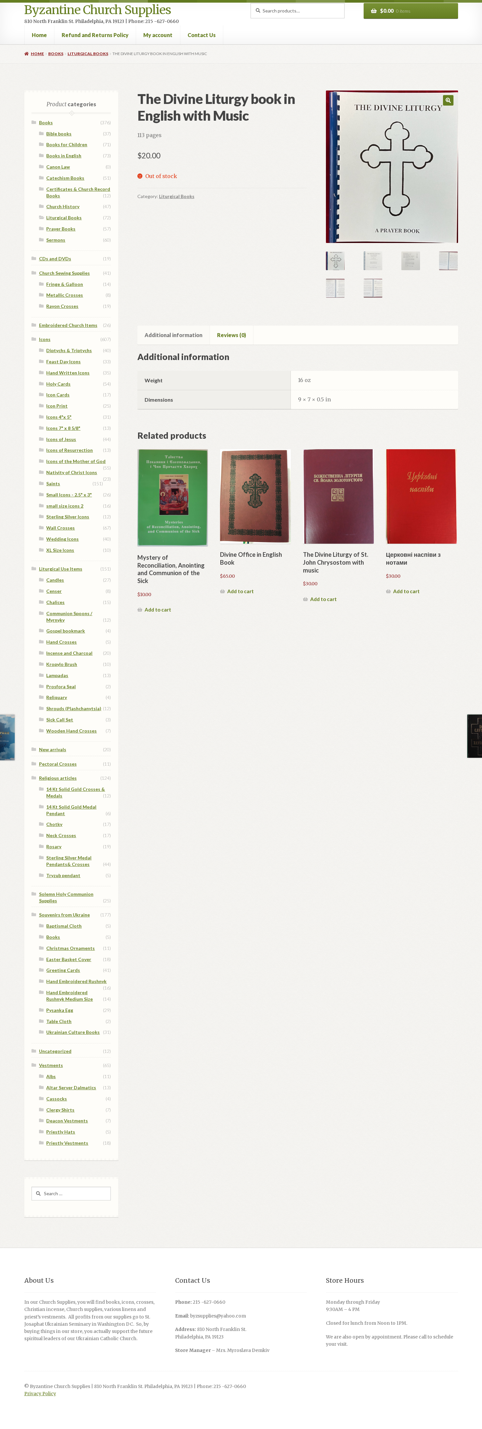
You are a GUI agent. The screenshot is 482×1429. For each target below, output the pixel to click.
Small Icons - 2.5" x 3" (69, 494)
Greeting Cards (63, 970)
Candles (55, 580)
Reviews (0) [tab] (231, 335)
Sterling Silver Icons (67, 516)
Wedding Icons (62, 539)
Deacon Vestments (67, 1120)
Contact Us (202, 35)
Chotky (54, 824)
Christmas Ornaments (70, 948)
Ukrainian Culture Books (73, 1032)
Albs (51, 1076)
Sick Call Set (59, 719)
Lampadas (57, 675)
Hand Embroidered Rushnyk (76, 981)
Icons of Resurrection (69, 450)
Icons (44, 339)
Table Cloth (58, 1021)
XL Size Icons (60, 550)
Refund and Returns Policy (95, 35)
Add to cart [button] (158, 610)
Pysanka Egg (59, 1010)
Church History (62, 206)
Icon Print (57, 406)
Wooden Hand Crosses (71, 731)
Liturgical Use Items (60, 569)
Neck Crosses (61, 835)
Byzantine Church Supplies (97, 10)
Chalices (55, 602)
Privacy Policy (40, 1394)
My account (157, 35)
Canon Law (58, 167)
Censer (54, 591)
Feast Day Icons (63, 361)
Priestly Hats (60, 1132)
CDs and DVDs (55, 258)
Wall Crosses (60, 528)
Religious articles (58, 778)
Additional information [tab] (173, 335)
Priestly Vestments (67, 1143)
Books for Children (66, 144)
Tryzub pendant (63, 875)
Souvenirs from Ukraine (64, 914)
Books (55, 53)
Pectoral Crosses (58, 764)
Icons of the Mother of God (76, 461)
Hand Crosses (61, 642)
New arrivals (52, 749)
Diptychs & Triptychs (69, 350)
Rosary (53, 846)
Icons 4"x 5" (58, 417)
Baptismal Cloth (64, 926)
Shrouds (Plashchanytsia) (73, 708)
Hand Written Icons (68, 372)
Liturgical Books (88, 53)
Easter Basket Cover (68, 959)
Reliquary (56, 697)
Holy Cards (58, 384)
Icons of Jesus (61, 439)
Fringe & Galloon (64, 284)
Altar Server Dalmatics (71, 1087)
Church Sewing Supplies (64, 273)
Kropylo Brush (61, 664)
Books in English (63, 155)
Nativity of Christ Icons (71, 472)
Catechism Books (65, 178)
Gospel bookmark (65, 631)
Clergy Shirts (60, 1110)
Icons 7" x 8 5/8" (63, 428)
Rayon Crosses (62, 306)
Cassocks (56, 1098)
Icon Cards (58, 394)
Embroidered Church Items (68, 325)
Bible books (58, 133)
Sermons (55, 240)
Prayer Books (60, 228)
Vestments (51, 1065)
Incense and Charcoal (69, 653)
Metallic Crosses (64, 295)
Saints (53, 483)
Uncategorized (55, 1051)
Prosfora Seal (61, 686)
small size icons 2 (64, 506)
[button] (448, 100)
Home (39, 35)
